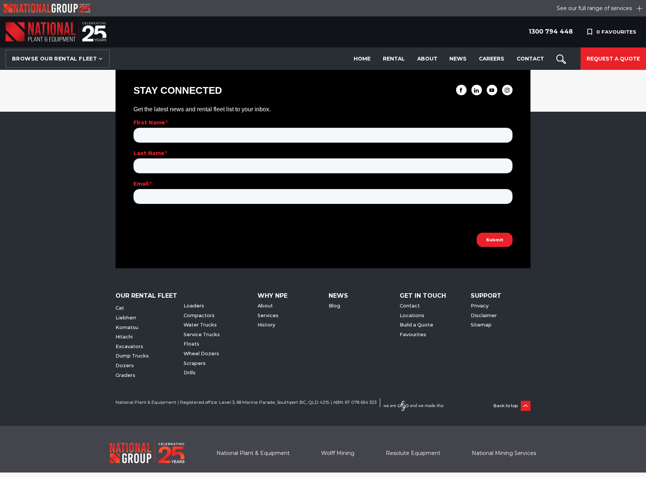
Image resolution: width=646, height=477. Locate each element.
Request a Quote (613, 59)
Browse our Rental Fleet (55, 59)
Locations (412, 315)
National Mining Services (504, 453)
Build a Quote (416, 325)
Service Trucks (202, 334)
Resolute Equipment (413, 453)
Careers (491, 59)
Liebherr (126, 317)
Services (268, 315)
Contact (530, 59)
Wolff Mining (337, 453)
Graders (125, 375)
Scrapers (195, 363)
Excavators (129, 346)
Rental (394, 59)
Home (362, 59)
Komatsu (127, 327)
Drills (190, 372)
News (458, 59)
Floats (191, 344)
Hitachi (124, 337)
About (427, 59)
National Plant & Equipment (253, 453)
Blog (334, 306)
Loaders (194, 306)
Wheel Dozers (201, 353)
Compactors (199, 315)
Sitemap (481, 325)
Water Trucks (200, 325)
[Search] (561, 59)
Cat (120, 308)
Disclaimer (484, 315)
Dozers (125, 365)
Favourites (413, 334)
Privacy (480, 306)
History (266, 325)
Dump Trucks (132, 356)
